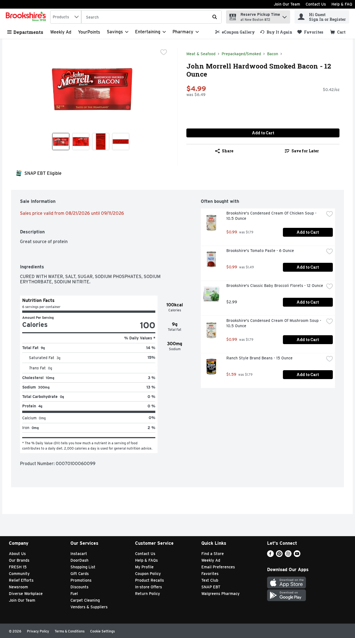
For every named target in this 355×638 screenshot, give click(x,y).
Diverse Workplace (26, 593)
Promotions (81, 580)
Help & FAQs (146, 560)
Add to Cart (263, 132)
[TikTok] (306, 555)
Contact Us (316, 4)
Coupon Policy (148, 573)
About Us (17, 553)
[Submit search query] (214, 16)
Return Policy (147, 593)
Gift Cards (79, 573)
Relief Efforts (21, 580)
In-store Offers (148, 587)
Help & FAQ (341, 4)
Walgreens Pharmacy (220, 593)
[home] (27, 17)
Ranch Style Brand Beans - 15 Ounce (259, 358)
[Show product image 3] (100, 141)
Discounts (79, 587)
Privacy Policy (38, 631)
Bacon (272, 54)
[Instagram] (288, 555)
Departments (28, 32)
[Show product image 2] (80, 141)
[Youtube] (297, 555)
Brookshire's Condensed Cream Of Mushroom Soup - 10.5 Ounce (274, 323)
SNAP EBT (210, 587)
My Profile (144, 567)
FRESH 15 (18, 567)
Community (19, 573)
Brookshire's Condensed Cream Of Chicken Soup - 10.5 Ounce (272, 216)
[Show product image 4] (120, 141)
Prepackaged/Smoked (241, 54)
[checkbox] (163, 52)
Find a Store (212, 553)
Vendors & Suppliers (89, 607)
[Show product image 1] (60, 141)
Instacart (78, 553)
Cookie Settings (102, 631)
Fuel (74, 593)
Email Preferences (218, 567)
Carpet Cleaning (85, 600)
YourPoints (89, 32)
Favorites (210, 573)
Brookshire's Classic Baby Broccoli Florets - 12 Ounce (274, 285)
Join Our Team (287, 4)
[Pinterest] (279, 555)
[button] (284, 15)
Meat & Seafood (200, 54)
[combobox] (65, 17)
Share (227, 150)
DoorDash (79, 560)
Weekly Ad (60, 32)
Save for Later (305, 150)
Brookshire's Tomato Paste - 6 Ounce (260, 250)
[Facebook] (270, 555)
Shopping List (82, 567)
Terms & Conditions (70, 631)
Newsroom (18, 587)
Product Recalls (149, 580)
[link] (235, 32)
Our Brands (19, 560)
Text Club (209, 580)
